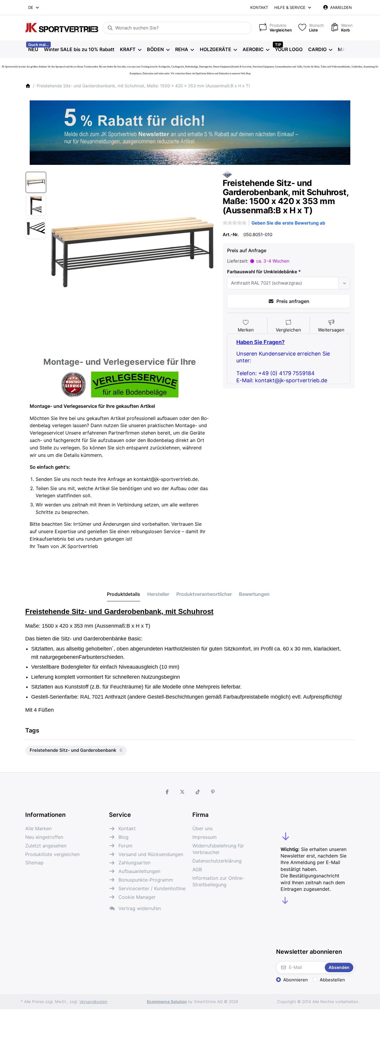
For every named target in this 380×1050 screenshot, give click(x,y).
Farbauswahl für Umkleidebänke (262, 271)
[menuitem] (33, 49)
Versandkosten (93, 1001)
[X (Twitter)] (182, 791)
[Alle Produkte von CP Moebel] (227, 174)
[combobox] (34, 7)
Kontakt (259, 7)
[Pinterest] (213, 791)
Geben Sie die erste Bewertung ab (288, 223)
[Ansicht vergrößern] (132, 252)
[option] (36, 182)
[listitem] (132, 252)
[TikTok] (197, 791)
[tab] (123, 594)
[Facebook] (167, 791)
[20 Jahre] (190, 131)
